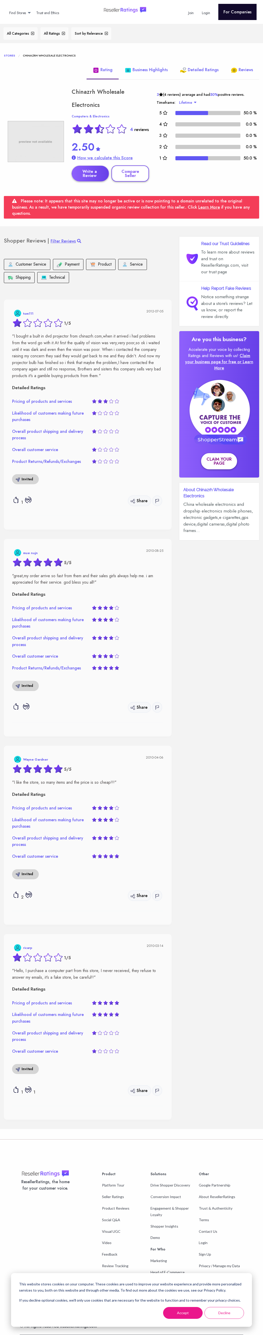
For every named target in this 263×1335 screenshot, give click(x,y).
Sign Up (205, 1254)
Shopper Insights (164, 1226)
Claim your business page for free (217, 359)
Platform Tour (113, 1185)
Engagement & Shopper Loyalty (170, 1211)
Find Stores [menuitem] (17, 12)
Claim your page (219, 461)
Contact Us (208, 1231)
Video (106, 1242)
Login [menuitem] (206, 12)
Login (203, 1242)
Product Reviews (115, 1208)
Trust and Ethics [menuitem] (47, 12)
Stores (9, 55)
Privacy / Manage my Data (219, 1266)
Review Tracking (115, 1266)
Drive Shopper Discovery (170, 1185)
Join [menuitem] (191, 12)
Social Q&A (111, 1220)
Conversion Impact (166, 1196)
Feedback (109, 1254)
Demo (155, 1237)
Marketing (159, 1260)
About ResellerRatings (217, 1196)
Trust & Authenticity (215, 1208)
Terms (204, 1220)
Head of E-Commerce (168, 1272)
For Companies (237, 12)
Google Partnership (214, 1185)
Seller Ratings (113, 1196)
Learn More (209, 207)
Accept (183, 1313)
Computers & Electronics (90, 116)
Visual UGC (111, 1231)
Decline (224, 1313)
